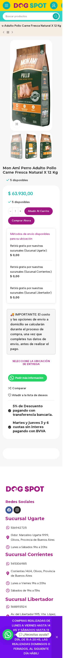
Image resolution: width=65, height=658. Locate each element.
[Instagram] (17, 510)
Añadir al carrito (38, 211)
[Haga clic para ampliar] (17, 124)
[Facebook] (9, 510)
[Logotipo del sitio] (30, 5)
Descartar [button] (56, 637)
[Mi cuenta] (53, 5)
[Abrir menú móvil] (6, 5)
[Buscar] (56, 16)
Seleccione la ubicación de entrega (31, 363)
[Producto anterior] (3, 32)
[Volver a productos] (8, 32)
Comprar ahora (21, 220)
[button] (13, 85)
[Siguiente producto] (12, 32)
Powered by (13, 643)
